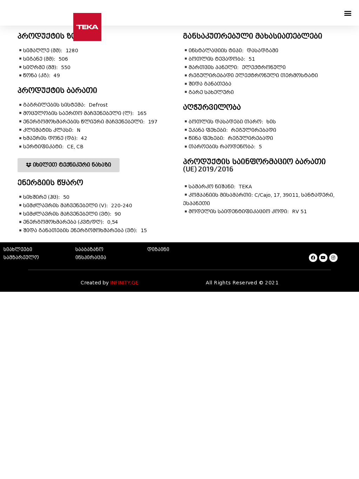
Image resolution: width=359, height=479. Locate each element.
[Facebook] (313, 258)
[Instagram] (333, 258)
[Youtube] (323, 258)
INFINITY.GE (124, 283)
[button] (348, 13)
